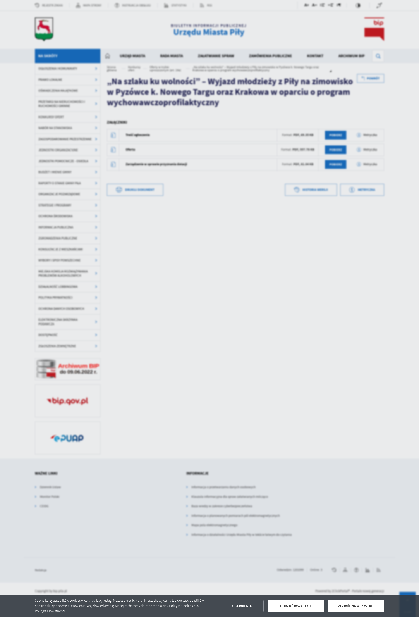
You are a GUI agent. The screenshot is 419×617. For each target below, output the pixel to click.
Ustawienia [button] (242, 606)
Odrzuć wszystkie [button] (296, 606)
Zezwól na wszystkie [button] (356, 606)
